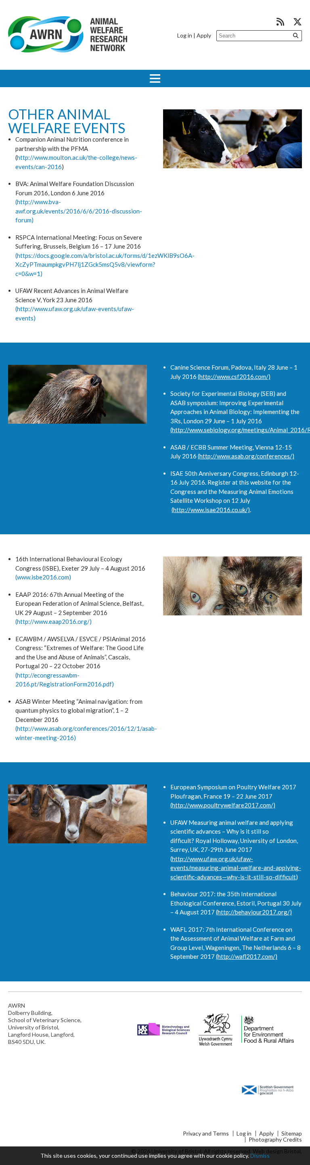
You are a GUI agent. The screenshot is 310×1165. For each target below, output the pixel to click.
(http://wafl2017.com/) (246, 956)
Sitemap (291, 1133)
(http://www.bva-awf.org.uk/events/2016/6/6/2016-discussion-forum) (78, 211)
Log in (184, 35)
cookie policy (232, 1155)
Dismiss (260, 1155)
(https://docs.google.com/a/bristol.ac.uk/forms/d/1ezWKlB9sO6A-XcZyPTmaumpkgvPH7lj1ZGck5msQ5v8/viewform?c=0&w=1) (105, 264)
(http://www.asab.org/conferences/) (246, 456)
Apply (204, 35)
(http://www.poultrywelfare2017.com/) (222, 805)
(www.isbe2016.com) (43, 577)
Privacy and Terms (206, 1133)
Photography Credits (275, 1139)
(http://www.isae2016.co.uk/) (211, 509)
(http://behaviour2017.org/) (254, 912)
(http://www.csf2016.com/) (234, 376)
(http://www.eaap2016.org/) (53, 621)
